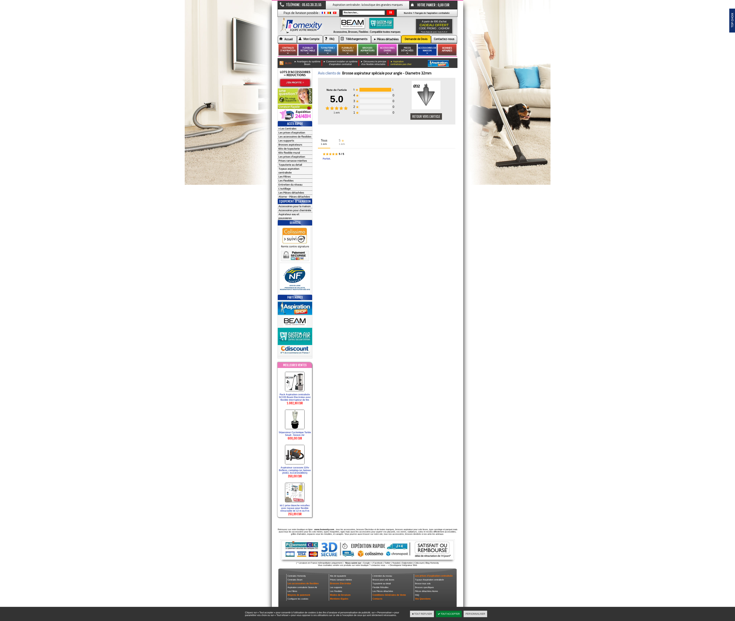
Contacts (377, 598)
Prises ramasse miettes (292, 160)
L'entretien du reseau (382, 576)
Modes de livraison (340, 595)
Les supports (286, 140)
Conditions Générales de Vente (389, 595)
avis (337, 112)
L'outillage (284, 188)
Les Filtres (284, 176)
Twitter (387, 563)
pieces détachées (407, 49)
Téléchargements (357, 39)
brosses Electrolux (365, 529)
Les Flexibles (286, 180)
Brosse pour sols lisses (383, 580)
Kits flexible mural (289, 152)
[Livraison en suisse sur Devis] (334, 14)
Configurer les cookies (297, 599)
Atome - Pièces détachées (294, 196)
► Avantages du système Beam (307, 63)
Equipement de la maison (295, 201)
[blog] (281, 63)
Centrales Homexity (296, 576)
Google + (367, 563)
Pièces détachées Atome (426, 591)
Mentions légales (339, 598)
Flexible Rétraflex (380, 587)
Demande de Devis (416, 39)
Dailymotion (407, 563)
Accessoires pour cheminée (294, 210)
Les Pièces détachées (291, 192)
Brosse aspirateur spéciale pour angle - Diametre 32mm (386, 73)
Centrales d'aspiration (288, 49)
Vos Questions (423, 598)
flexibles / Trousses (348, 49)
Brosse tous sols (423, 583)
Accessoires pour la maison (294, 206)
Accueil (288, 39)
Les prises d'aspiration (291, 132)
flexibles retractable (308, 49)
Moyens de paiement (298, 595)
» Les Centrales (287, 128)
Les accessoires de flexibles (294, 136)
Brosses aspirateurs (290, 144)
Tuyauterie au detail (290, 164)
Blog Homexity (432, 563)
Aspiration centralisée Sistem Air (302, 587)
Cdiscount (419, 563)
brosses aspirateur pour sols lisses (411, 529)
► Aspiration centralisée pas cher (401, 63)
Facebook (378, 563)
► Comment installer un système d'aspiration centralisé (340, 63)
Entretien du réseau (290, 184)
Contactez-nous (444, 39)
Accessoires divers (387, 49)
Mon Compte (311, 39)
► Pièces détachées (386, 39)
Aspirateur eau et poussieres (288, 216)
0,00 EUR (443, 5)
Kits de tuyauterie (289, 148)
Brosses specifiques (424, 587)
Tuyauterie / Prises (328, 49)
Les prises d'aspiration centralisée (434, 576)
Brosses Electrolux (340, 583)
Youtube (396, 563)
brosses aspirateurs (368, 49)
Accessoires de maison (427, 49)
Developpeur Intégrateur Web (403, 565)
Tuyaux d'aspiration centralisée (429, 580)
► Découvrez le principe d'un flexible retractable (373, 63)
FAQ (332, 39)
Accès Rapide (295, 124)
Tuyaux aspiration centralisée (288, 170)
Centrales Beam (294, 580)
